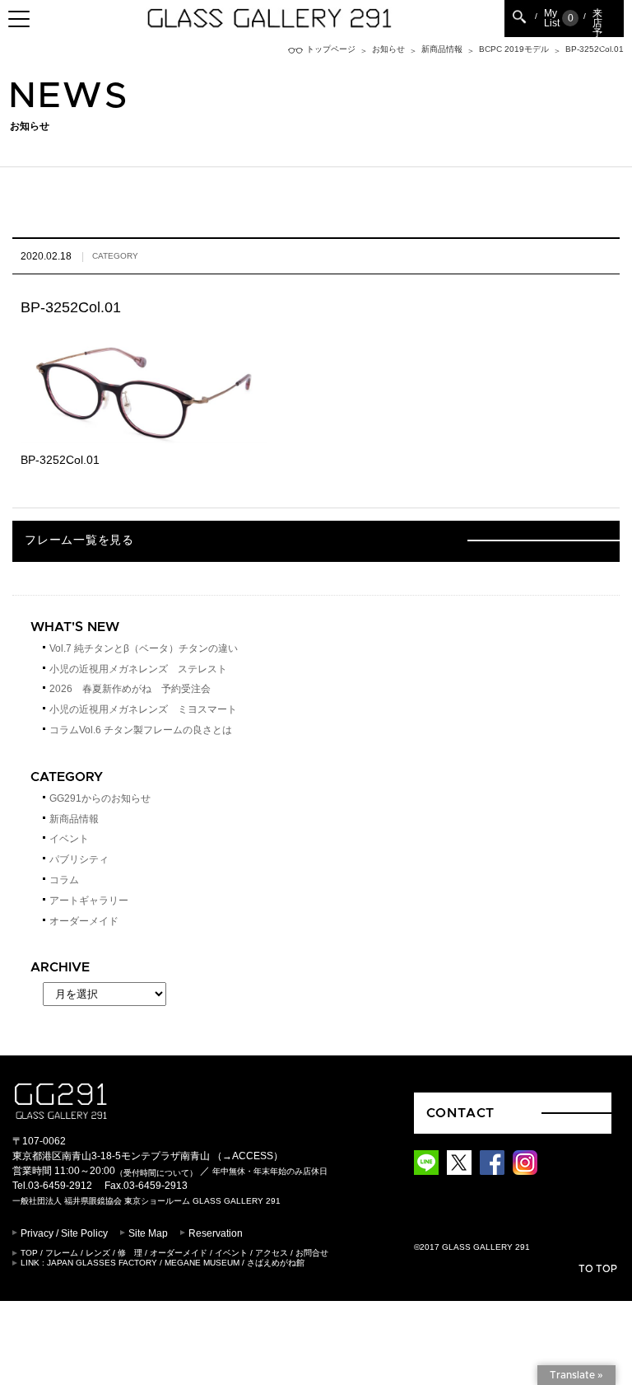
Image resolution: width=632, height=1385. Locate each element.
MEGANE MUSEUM (202, 1262)
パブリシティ (79, 859)
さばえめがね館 (275, 1262)
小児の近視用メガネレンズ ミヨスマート (143, 709)
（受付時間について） (156, 1172)
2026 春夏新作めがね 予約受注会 (130, 689)
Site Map (148, 1233)
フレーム (61, 1252)
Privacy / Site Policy (64, 1233)
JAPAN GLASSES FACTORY (102, 1262)
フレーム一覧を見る (79, 540)
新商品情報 (441, 49)
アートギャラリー (88, 900)
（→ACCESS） (247, 1156)
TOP (29, 1252)
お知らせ (388, 49)
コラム (64, 880)
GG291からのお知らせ (100, 798)
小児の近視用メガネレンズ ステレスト (138, 669)
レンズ (98, 1252)
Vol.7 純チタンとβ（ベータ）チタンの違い (143, 648)
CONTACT (460, 1113)
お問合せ (311, 1252)
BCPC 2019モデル (514, 49)
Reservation (215, 1233)
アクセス (271, 1252)
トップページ (331, 49)
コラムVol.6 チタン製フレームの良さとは (140, 730)
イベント (69, 839)
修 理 (130, 1252)
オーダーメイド (83, 921)
